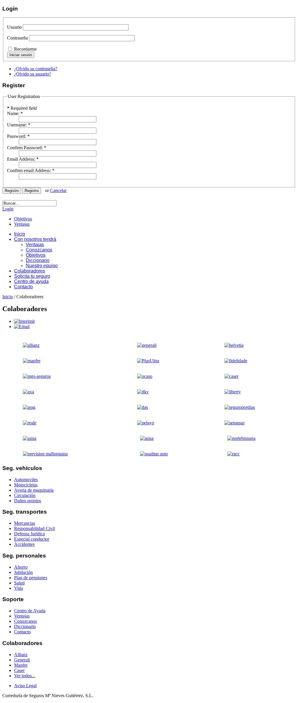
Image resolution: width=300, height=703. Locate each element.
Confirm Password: (26, 147)
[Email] (22, 326)
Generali (22, 659)
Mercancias (24, 523)
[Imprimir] (24, 321)
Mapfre (21, 665)
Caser (19, 670)
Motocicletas (26, 484)
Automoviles (26, 479)
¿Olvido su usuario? (32, 73)
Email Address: (23, 159)
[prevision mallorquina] (36, 453)
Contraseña (17, 37)
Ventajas (22, 224)
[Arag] (20, 407)
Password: (18, 136)
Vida (18, 588)
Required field (22, 108)
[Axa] (19, 391)
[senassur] (227, 422)
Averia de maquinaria (34, 490)
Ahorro (21, 567)
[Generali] (139, 345)
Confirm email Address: (30, 170)
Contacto (22, 631)
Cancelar (58, 190)
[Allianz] (22, 345)
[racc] (225, 453)
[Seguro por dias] (232, 407)
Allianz (21, 654)
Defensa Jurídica (29, 533)
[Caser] (224, 376)
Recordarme (25, 49)
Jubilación (23, 572)
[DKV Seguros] (135, 391)
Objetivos (23, 218)
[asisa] (138, 438)
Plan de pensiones (30, 577)
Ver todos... (24, 675)
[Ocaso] (137, 376)
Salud (19, 582)
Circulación (24, 495)
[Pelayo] (28, 376)
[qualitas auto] (145, 453)
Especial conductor (31, 538)
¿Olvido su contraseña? (35, 68)
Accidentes (24, 544)
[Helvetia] (226, 345)
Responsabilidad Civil (34, 528)
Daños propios (27, 500)
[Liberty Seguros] (225, 391)
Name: (15, 113)
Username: (18, 124)
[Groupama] (140, 360)
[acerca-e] (20, 438)
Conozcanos (25, 621)
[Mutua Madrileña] (228, 360)
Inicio (7, 296)
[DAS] (135, 407)
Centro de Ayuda (29, 610)
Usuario (14, 27)
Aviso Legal (25, 685)
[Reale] (20, 422)
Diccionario (25, 626)
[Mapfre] (22, 360)
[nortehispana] (232, 438)
